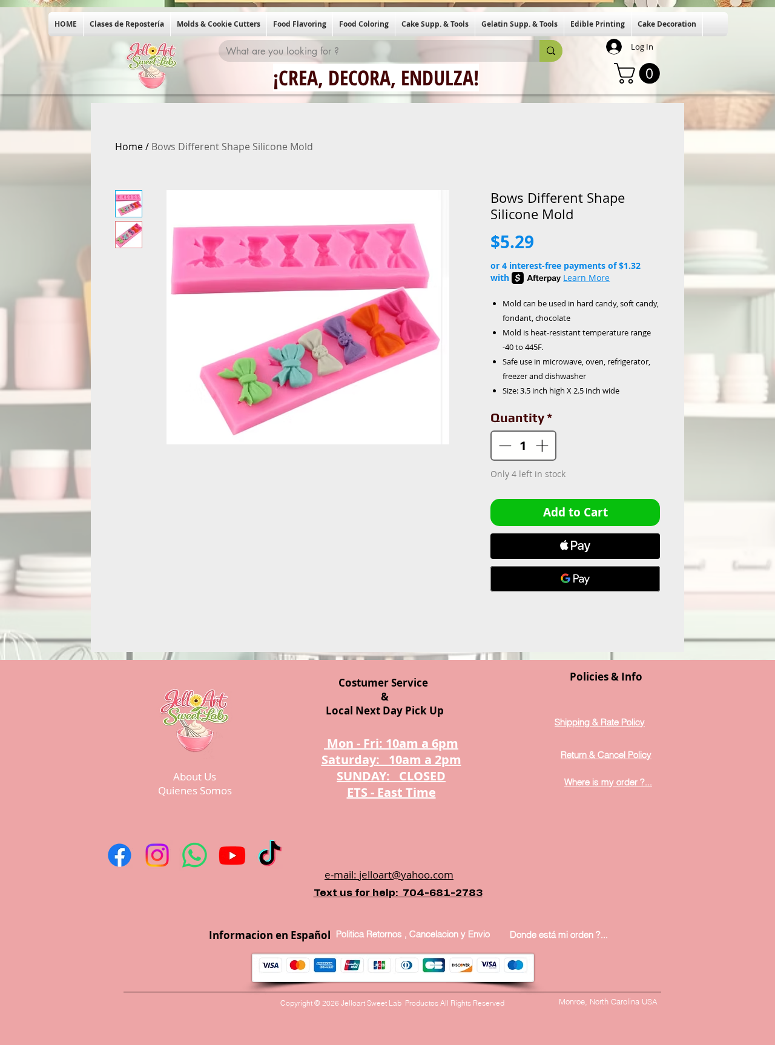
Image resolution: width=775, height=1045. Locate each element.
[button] (127, 24)
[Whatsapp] (194, 855)
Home (129, 146)
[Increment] (543, 446)
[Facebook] (119, 855)
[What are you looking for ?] (550, 51)
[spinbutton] (524, 446)
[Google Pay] (575, 579)
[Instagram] (157, 855)
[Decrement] (504, 446)
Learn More (586, 277)
